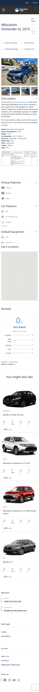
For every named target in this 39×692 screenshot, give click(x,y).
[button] (32, 80)
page (33, 120)
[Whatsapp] (18, 680)
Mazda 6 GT (8, 562)
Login (26, 3)
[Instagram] (9, 680)
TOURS (3, 632)
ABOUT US (5, 656)
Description (8, 98)
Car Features (9, 206)
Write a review (7, 364)
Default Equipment (12, 231)
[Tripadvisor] (14, 680)
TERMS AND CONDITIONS (10, 665)
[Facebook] (5, 680)
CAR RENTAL (5, 636)
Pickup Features (11, 182)
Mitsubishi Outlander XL (19, 102)
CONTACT (5, 661)
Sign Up (35, 3)
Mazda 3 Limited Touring (13, 415)
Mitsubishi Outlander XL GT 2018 (16, 463)
